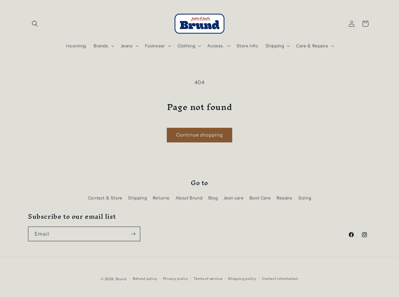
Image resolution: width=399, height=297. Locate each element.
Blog (213, 198)
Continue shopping (199, 135)
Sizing (304, 198)
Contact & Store (105, 198)
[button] (35, 24)
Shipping (137, 198)
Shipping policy (242, 278)
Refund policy (145, 278)
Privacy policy (175, 278)
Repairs (284, 198)
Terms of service (208, 278)
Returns (161, 198)
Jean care (233, 198)
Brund (121, 279)
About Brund (189, 198)
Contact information (280, 278)
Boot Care (260, 198)
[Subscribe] (133, 234)
